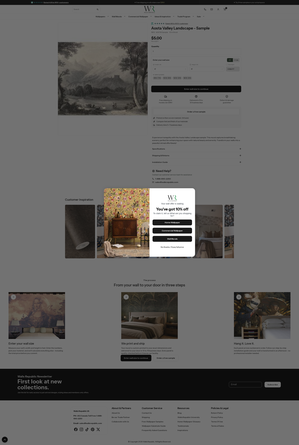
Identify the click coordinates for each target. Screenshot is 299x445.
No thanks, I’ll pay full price (172, 247)
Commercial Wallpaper (172, 230)
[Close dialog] (192, 191)
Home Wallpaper (172, 222)
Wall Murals (172, 239)
